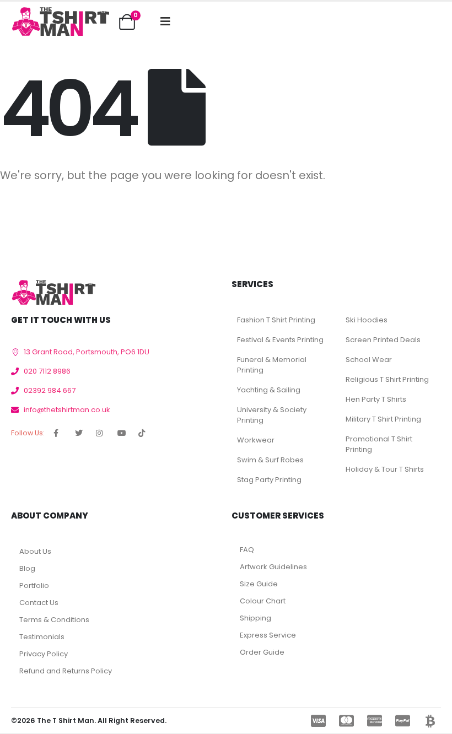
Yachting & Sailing (268, 390)
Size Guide (259, 584)
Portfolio (34, 585)
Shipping (255, 618)
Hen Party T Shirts (376, 399)
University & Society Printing (271, 414)
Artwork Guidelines (273, 567)
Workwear (256, 440)
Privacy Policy (43, 654)
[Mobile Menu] (165, 21)
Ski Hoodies (367, 320)
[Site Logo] (60, 21)
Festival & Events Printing (280, 339)
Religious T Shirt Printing (387, 379)
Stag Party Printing (269, 479)
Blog (27, 568)
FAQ (247, 549)
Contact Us (38, 602)
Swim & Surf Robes (270, 460)
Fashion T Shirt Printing (276, 320)
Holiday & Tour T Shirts (385, 469)
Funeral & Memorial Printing (271, 364)
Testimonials (41, 637)
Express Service (268, 635)
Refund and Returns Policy (65, 671)
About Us (35, 551)
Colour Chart (263, 601)
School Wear (369, 359)
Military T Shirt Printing (383, 419)
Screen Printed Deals (383, 339)
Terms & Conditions (54, 619)
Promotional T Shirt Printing (379, 444)
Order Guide (262, 652)
